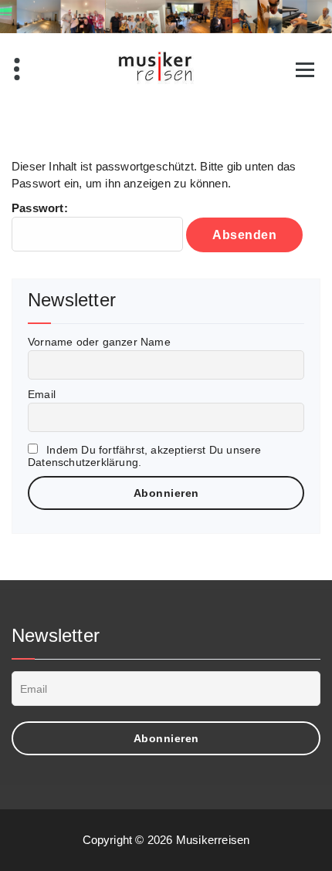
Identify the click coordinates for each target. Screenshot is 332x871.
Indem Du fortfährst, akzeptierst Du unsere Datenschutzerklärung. (145, 456)
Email (42, 394)
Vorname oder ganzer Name (99, 342)
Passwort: (40, 207)
